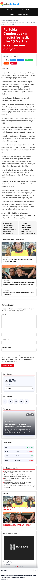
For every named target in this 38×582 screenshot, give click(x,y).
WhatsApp (29, 60)
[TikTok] (27, 401)
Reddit (6, 63)
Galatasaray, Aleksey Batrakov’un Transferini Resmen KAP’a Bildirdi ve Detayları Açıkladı (17, 475)
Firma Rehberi (26, 10)
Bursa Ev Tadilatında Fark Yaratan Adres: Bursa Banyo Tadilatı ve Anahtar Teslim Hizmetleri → (27, 228)
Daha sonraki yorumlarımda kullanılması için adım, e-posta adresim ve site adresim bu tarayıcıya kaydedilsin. (17, 359)
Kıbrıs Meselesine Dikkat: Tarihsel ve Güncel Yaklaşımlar (17, 479)
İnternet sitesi (6, 347)
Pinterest (13, 63)
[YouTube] (21, 401)
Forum (12, 14)
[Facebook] (5, 401)
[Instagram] (16, 401)
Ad (3, 332)
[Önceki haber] (28, 414)
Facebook (20, 60)
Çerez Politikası (23, 14)
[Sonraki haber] (32, 414)
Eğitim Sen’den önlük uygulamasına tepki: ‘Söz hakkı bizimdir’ (18, 471)
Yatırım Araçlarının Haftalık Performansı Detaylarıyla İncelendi (19, 486)
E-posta (5, 340)
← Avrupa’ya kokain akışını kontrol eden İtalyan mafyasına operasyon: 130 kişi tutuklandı (9, 228)
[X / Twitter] (10, 401)
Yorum (4, 314)
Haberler (4, 20)
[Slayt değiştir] (15, 566)
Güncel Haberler (12, 10)
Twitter (13, 60)
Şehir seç (8, 384)
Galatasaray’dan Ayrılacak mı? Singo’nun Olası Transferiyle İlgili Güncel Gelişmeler (17, 482)
